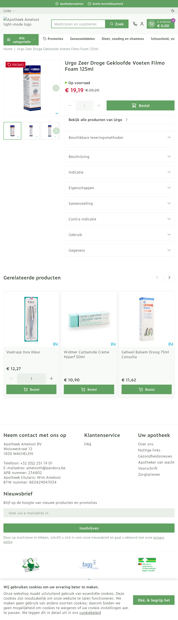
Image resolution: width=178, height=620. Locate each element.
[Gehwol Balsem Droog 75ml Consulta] (146, 319)
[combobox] (78, 24)
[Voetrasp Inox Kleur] (31, 319)
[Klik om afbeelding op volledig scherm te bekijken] (32, 88)
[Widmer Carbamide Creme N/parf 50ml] (89, 319)
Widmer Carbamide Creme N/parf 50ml (86, 354)
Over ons (145, 443)
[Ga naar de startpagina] (25, 23)
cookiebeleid (90, 612)
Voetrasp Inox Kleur (23, 351)
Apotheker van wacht (156, 462)
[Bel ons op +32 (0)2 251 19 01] (135, 24)
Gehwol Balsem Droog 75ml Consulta (145, 354)
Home (7, 49)
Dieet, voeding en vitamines (123, 38)
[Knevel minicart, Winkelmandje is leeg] (151, 24)
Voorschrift (147, 468)
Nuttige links (149, 450)
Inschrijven (89, 528)
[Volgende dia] (169, 277)
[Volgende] (56, 88)
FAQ (87, 443)
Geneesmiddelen (82, 38)
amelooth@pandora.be (45, 467)
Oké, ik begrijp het (154, 600)
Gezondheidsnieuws (155, 456)
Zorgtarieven (149, 474)
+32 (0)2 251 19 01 (36, 463)
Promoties (55, 38)
